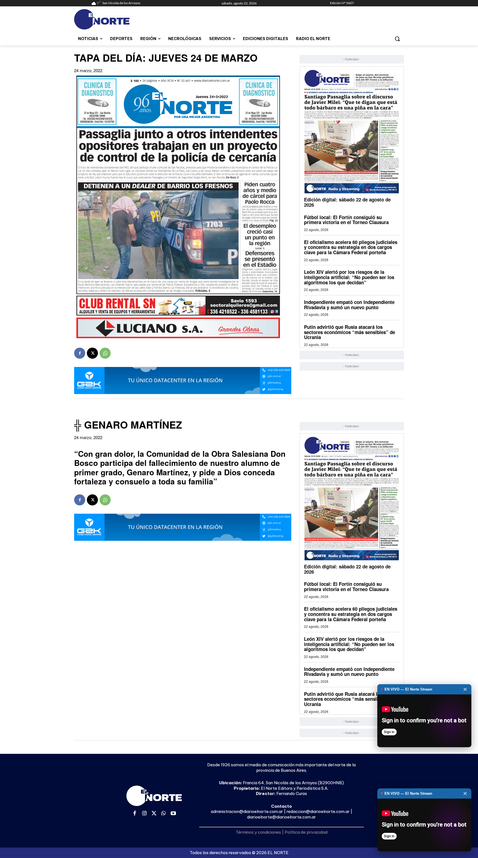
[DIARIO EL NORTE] (123, 19)
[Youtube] (173, 813)
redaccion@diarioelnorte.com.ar (318, 811)
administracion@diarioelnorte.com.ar (247, 811)
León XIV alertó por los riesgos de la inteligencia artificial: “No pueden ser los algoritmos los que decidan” (349, 277)
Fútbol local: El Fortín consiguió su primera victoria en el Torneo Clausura (346, 220)
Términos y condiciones (258, 832)
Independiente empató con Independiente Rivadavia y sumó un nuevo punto (349, 305)
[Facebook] (79, 353)
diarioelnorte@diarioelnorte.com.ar (281, 817)
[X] (92, 353)
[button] (397, 38)
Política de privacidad (306, 832)
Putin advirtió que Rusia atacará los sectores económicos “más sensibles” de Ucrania (349, 332)
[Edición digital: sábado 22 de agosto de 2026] (351, 131)
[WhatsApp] (105, 353)
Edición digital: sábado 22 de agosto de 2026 (347, 202)
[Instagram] (144, 813)
